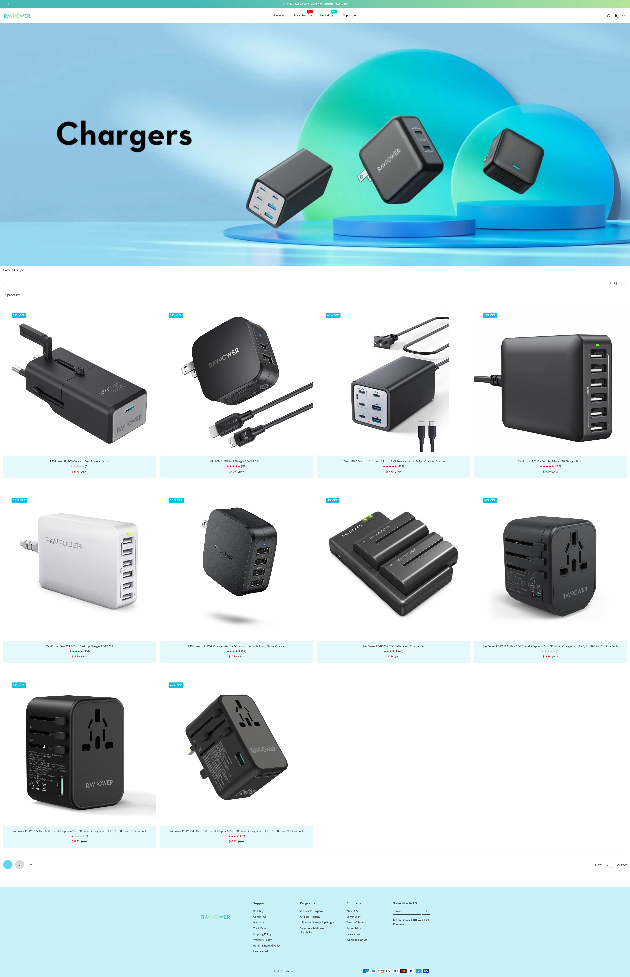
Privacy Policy (354, 934)
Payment (258, 922)
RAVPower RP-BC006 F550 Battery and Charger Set (394, 646)
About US (352, 911)
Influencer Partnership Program (318, 922)
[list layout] (611, 284)
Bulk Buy (258, 911)
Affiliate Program (310, 916)
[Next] (31, 864)
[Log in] (616, 15)
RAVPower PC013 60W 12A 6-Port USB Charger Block (550, 461)
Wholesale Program (311, 911)
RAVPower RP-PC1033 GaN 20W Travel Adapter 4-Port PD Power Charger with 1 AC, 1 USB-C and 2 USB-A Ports (550, 646)
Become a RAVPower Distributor (312, 930)
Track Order (260, 928)
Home (7, 270)
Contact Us (259, 916)
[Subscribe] (426, 911)
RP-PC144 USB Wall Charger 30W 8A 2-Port (236, 461)
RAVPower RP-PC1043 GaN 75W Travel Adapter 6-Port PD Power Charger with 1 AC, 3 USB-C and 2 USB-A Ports (236, 831)
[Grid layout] (615, 284)
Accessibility (353, 928)
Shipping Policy (262, 934)
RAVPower (291, 971)
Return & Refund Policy (266, 945)
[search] (608, 15)
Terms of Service (356, 922)
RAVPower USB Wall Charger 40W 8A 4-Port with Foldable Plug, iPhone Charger (236, 646)
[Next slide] (621, 4)
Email (398, 911)
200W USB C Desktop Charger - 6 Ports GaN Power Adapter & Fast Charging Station (393, 461)
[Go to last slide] (9, 4)
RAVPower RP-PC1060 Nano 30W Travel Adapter (79, 461)
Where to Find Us (356, 939)
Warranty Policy (262, 939)
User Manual (260, 951)
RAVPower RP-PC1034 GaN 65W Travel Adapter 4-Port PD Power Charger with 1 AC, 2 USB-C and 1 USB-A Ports (79, 831)
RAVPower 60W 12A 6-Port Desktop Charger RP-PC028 (79, 646)
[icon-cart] (623, 15)
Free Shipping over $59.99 (224, 3)
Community (353, 916)
